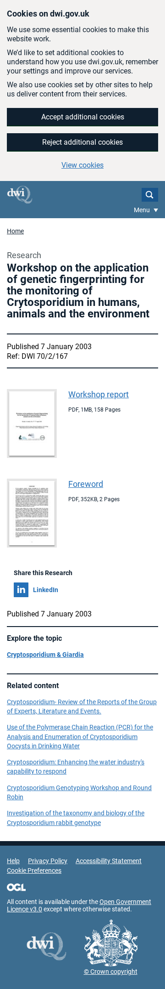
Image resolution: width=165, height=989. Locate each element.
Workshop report (98, 394)
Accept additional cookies (82, 117)
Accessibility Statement (109, 861)
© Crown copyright (111, 971)
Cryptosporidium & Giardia (45, 654)
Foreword (85, 484)
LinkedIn (45, 589)
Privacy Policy (47, 861)
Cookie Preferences (34, 870)
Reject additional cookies (82, 142)
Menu (142, 210)
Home (15, 231)
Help (13, 861)
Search (150, 195)
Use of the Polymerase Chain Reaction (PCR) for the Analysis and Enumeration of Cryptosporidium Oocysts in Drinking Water (80, 736)
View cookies (82, 165)
